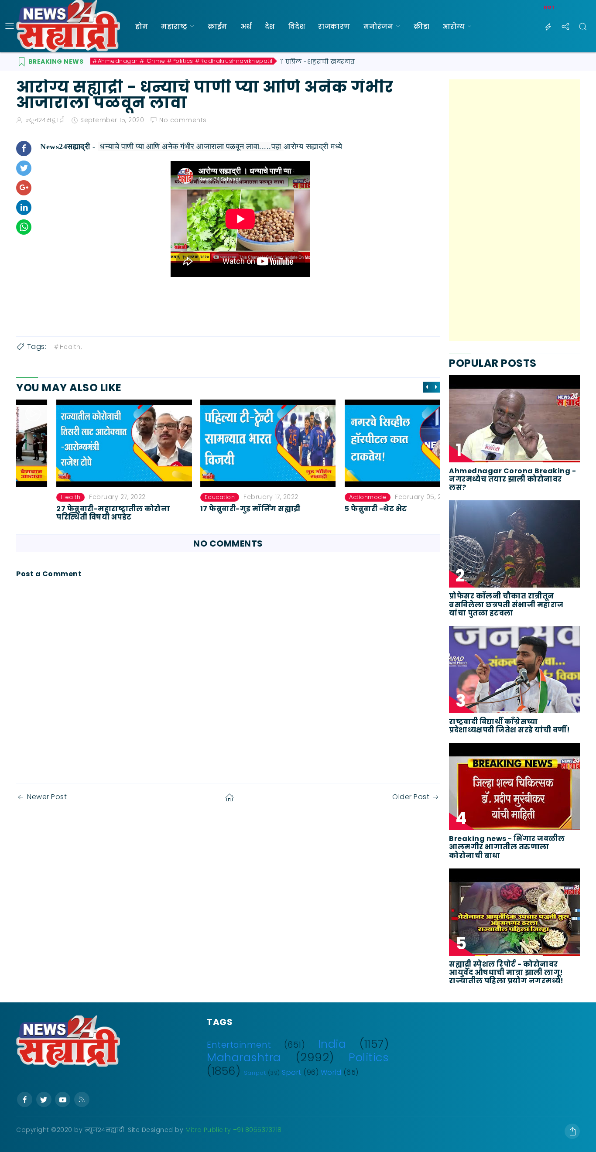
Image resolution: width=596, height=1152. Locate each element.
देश (270, 26)
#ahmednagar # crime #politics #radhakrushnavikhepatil (182, 61)
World (331, 1072)
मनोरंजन (378, 26)
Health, (71, 346)
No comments (183, 120)
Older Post (410, 797)
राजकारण (334, 26)
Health (30, 497)
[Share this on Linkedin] (23, 207)
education (180, 497)
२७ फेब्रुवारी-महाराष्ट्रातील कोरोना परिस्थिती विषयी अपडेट (73, 512)
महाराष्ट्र (174, 26)
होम (141, 26)
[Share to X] (23, 168)
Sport (291, 1072)
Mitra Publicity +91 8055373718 (233, 1129)
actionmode (327, 497)
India (332, 1044)
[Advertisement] (514, 210)
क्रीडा (421, 26)
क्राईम (217, 26)
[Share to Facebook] (23, 148)
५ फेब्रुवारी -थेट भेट (336, 508)
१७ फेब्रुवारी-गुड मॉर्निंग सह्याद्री (211, 508)
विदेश (296, 26)
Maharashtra (244, 1057)
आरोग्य (453, 26)
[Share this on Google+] (23, 187)
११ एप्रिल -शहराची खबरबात (317, 61)
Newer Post (47, 797)
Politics (369, 1057)
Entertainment (239, 1045)
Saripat (255, 1073)
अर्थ (246, 26)
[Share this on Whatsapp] (23, 227)
